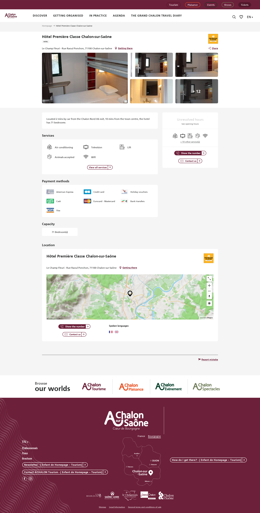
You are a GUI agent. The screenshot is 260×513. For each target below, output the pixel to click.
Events (211, 4)
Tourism (173, 4)
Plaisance (193, 4)
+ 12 (197, 91)
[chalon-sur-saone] (14, 15)
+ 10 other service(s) (190, 142)
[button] (234, 17)
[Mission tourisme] (111, 495)
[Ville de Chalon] (166, 495)
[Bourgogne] (93, 495)
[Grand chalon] (148, 495)
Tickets (244, 4)
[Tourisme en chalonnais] (130, 495)
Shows (227, 4)
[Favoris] (241, 17)
